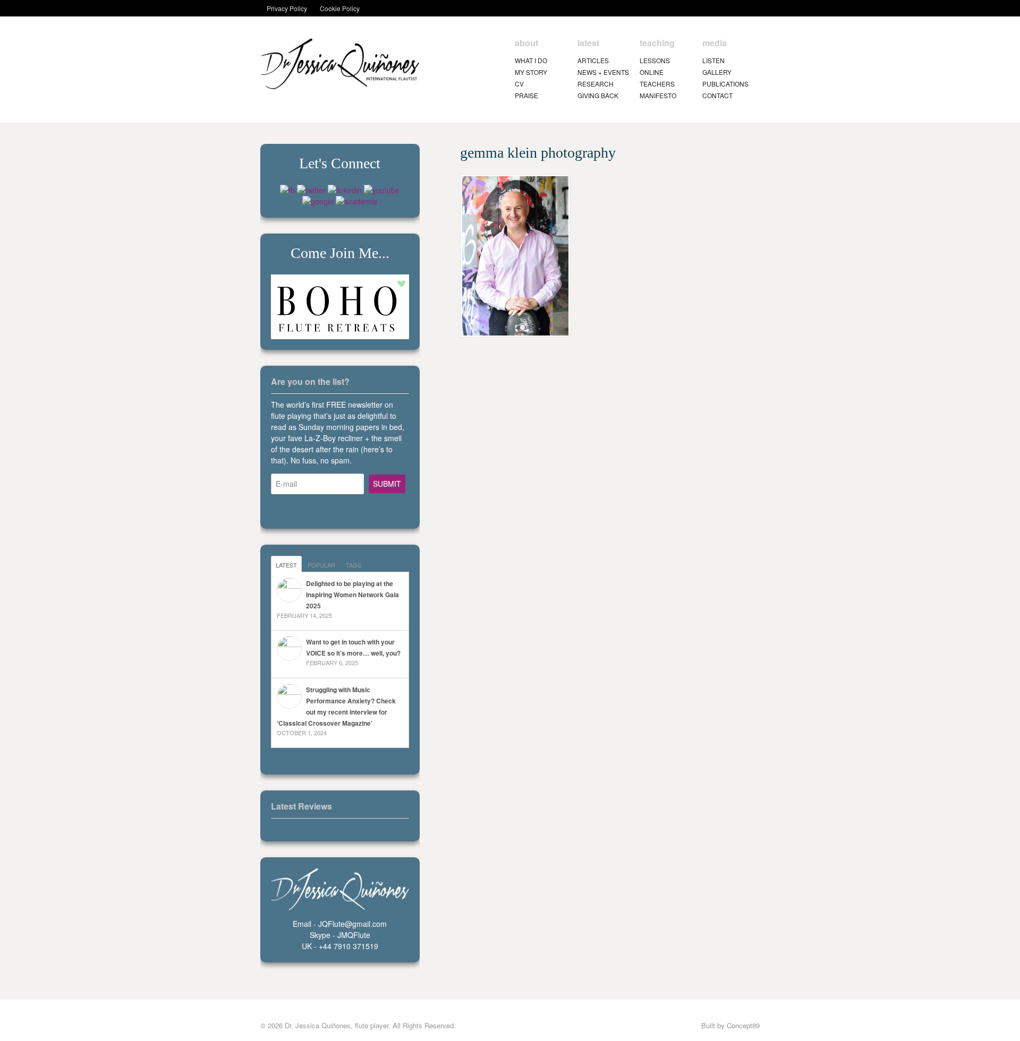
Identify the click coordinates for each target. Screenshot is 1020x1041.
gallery (717, 71)
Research (595, 83)
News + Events (603, 71)
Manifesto (658, 95)
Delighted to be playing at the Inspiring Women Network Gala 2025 (352, 594)
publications (725, 83)
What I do (531, 60)
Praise (526, 95)
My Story (531, 71)
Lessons (655, 60)
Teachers (657, 83)
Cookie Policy (340, 8)
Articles (593, 60)
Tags (353, 565)
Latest (286, 565)
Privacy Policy (287, 8)
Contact (717, 95)
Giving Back (597, 95)
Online (652, 71)
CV (519, 83)
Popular (321, 565)
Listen (713, 60)
